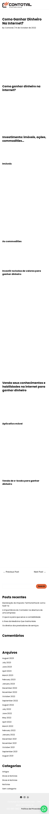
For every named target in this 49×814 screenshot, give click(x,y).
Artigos (5, 771)
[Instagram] (24, 797)
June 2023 (7, 666)
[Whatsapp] (28, 797)
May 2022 (6, 717)
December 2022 (9, 688)
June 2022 (7, 713)
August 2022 (8, 705)
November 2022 (9, 692)
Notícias (6, 784)
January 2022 (8, 734)
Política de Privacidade (32, 808)
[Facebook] (21, 797)
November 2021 (9, 743)
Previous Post (11, 572)
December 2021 (9, 739)
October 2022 (8, 696)
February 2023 (8, 679)
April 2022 (7, 722)
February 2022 (8, 730)
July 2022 (6, 709)
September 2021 (9, 751)
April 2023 (7, 671)
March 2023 (7, 675)
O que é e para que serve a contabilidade (21, 617)
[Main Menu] (44, 4)
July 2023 (6, 662)
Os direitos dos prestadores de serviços (20, 625)
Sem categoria (9, 788)
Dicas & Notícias (9, 776)
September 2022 (10, 700)
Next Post (40, 572)
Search (5, 582)
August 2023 (8, 658)
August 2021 (7, 755)
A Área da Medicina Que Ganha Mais (19, 621)
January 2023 (8, 683)
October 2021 (8, 747)
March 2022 (7, 726)
